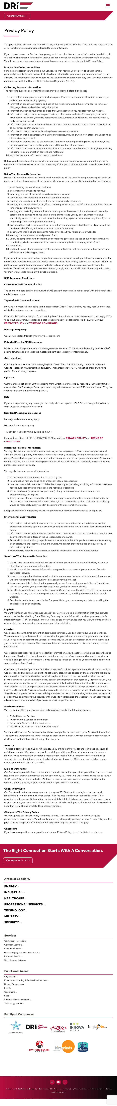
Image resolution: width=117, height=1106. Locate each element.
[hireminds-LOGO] (64, 1041)
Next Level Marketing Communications (71, 1089)
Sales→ (8, 995)
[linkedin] (52, 1082)
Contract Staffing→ (14, 944)
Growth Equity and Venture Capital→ (22, 952)
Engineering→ (11, 976)
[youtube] (58, 1082)
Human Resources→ (14, 984)
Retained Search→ (13, 956)
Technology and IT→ (14, 1003)
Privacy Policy (98, 1089)
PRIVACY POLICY (14, 323)
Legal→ (8, 988)
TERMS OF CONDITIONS (43, 323)
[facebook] (64, 1082)
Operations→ (10, 991)
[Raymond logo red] (39, 1039)
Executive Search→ (13, 948)
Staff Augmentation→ (15, 960)
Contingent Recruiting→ (16, 940)
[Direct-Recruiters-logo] (18, 3)
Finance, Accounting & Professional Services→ (27, 980)
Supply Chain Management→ (18, 999)
